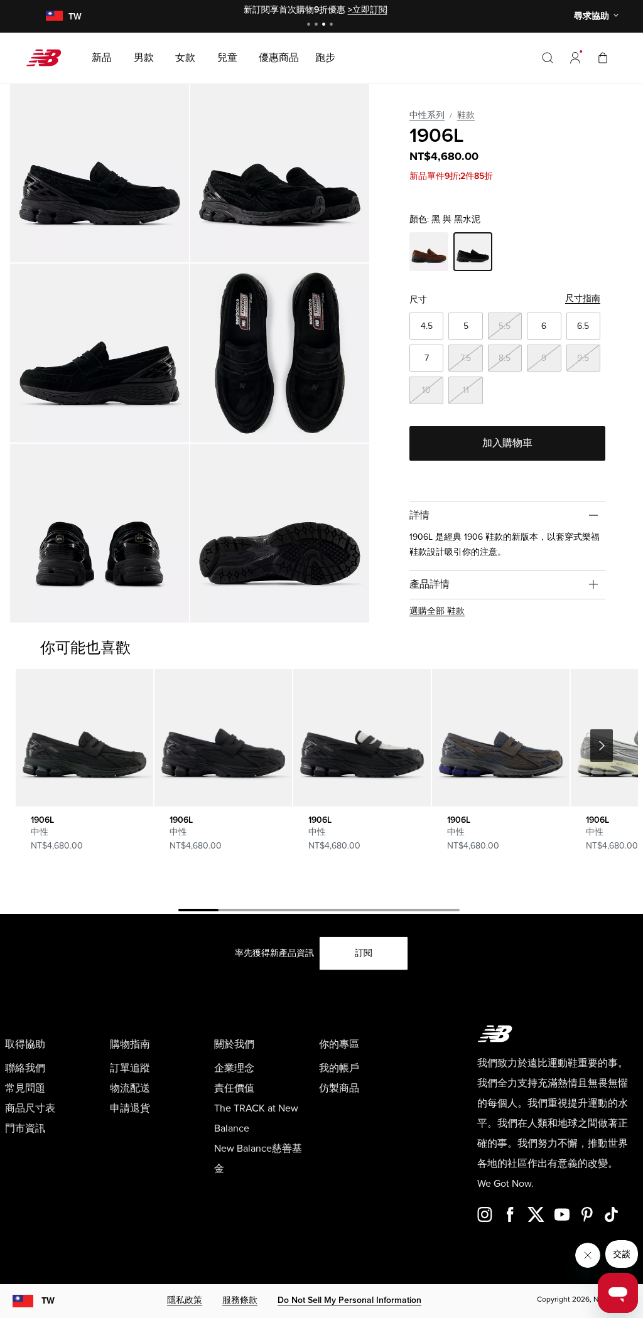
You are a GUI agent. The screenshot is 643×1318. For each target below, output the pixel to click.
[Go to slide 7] (439, 912)
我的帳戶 (339, 1068)
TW (48, 1300)
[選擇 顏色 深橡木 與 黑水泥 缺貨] (428, 253)
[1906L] (99, 172)
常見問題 (25, 1088)
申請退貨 (130, 1108)
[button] (575, 58)
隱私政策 (184, 1300)
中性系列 (427, 115)
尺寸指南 (582, 298)
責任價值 (234, 1088)
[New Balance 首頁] (48, 58)
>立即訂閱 (367, 9)
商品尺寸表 (30, 1108)
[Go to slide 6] (399, 912)
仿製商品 (339, 1088)
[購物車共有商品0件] (603, 57)
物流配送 (130, 1088)
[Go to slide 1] (310, 25)
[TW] (54, 16)
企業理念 (234, 1068)
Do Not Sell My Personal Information (349, 1300)
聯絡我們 (25, 1068)
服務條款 (239, 1300)
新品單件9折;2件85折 (451, 176)
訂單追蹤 (130, 1068)
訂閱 (363, 953)
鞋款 (466, 115)
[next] (601, 745)
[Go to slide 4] (333, 25)
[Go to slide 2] (318, 25)
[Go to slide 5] (359, 912)
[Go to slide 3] (325, 25)
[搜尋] (548, 58)
